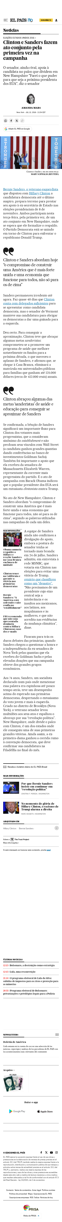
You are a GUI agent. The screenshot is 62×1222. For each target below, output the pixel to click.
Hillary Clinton (39, 193)
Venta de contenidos (23, 1190)
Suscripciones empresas (19, 1197)
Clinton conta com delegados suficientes (29, 301)
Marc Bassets (27, 814)
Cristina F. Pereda (29, 794)
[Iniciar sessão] (56, 20)
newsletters (10, 1035)
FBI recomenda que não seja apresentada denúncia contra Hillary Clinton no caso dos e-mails (12, 624)
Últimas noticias (13, 959)
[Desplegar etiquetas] (57, 828)
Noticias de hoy (46, 1197)
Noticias (11, 30)
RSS (31, 1197)
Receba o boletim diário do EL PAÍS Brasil (27, 767)
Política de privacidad (18, 1194)
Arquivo (8, 1070)
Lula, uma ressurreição (22, 971)
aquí (49, 850)
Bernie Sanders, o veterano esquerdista (30, 189)
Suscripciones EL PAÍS (43, 1194)
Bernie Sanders (26, 828)
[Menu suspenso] (5, 20)
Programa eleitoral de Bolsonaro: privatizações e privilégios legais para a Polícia (29, 992)
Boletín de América (14, 1042)
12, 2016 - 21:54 (35, 112)
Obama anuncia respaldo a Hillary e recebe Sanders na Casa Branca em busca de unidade (12, 557)
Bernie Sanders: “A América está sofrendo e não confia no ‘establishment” (12, 601)
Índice (36, 1197)
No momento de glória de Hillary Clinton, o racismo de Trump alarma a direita (40, 807)
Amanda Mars (31, 107)
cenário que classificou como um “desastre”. (40, 581)
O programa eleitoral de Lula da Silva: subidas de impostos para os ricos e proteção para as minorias (30, 981)
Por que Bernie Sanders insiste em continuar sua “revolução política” (37, 787)
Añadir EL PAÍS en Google (19, 129)
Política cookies (48, 1190)
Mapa (30, 1194)
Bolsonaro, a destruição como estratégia (32, 965)
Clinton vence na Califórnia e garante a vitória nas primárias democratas (11, 580)
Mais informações (10, 843)
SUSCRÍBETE (46, 20)
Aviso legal (36, 1190)
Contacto (10, 1190)
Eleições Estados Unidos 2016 (18, 38)
